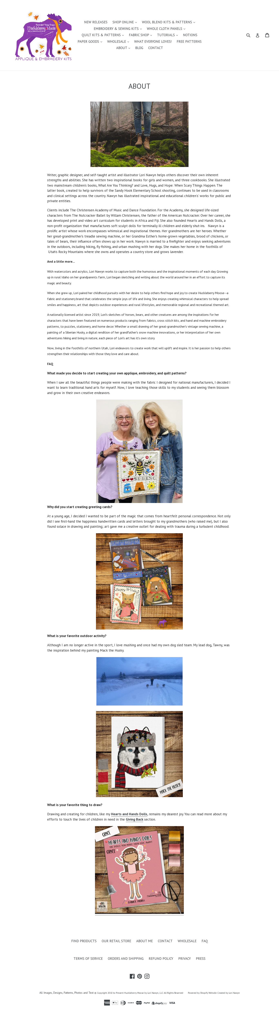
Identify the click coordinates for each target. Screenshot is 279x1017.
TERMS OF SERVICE (88, 958)
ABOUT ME (144, 941)
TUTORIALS (166, 35)
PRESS (200, 958)
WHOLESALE (117, 41)
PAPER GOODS (89, 41)
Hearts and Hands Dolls (129, 814)
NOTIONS (190, 35)
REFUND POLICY (161, 958)
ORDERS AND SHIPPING (126, 958)
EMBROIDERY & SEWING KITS (117, 28)
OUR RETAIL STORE (116, 941)
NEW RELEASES (95, 22)
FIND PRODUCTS (84, 941)
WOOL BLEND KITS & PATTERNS (167, 22)
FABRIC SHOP (139, 35)
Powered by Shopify (198, 992)
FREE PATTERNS (189, 41)
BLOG (139, 48)
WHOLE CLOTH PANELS (165, 28)
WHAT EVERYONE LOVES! (153, 41)
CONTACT (155, 48)
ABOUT (122, 48)
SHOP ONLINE (124, 22)
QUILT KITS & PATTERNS (102, 35)
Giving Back (134, 819)
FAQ (205, 941)
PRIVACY (184, 958)
